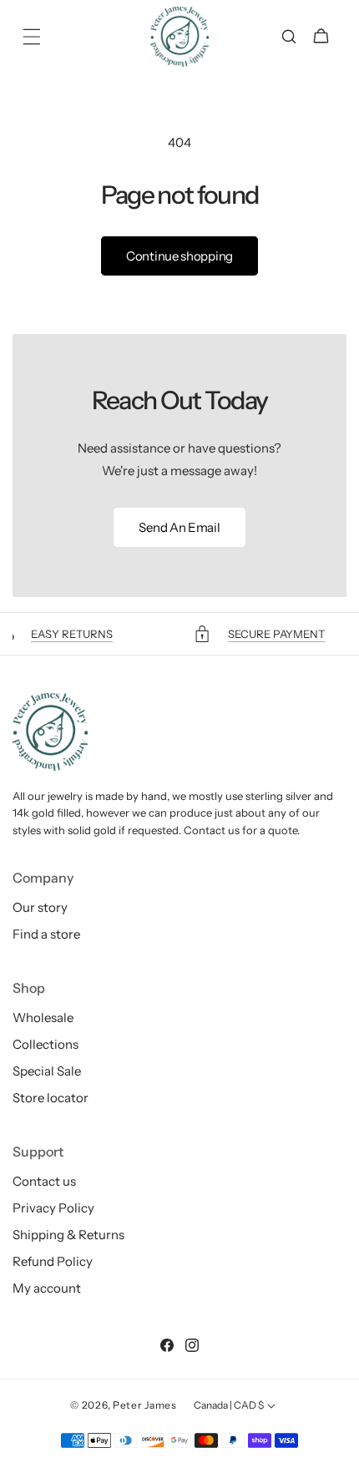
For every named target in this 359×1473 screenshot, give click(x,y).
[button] (31, 37)
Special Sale (47, 1071)
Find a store (46, 934)
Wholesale (43, 1017)
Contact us (44, 1181)
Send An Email (179, 527)
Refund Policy (53, 1261)
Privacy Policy (53, 1208)
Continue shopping (179, 256)
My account (47, 1288)
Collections (45, 1044)
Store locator (50, 1098)
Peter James (145, 1405)
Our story (40, 907)
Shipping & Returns (68, 1235)
